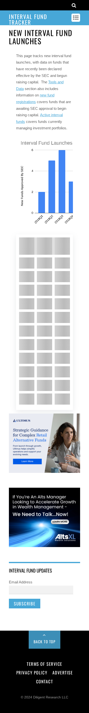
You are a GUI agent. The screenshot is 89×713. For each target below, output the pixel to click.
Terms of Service (44, 664)
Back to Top (45, 641)
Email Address (20, 582)
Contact (44, 681)
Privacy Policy (31, 672)
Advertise (62, 672)
